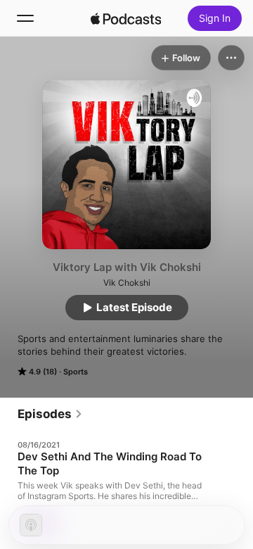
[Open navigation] (25, 18)
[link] (50, 414)
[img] (125, 18)
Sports (75, 372)
